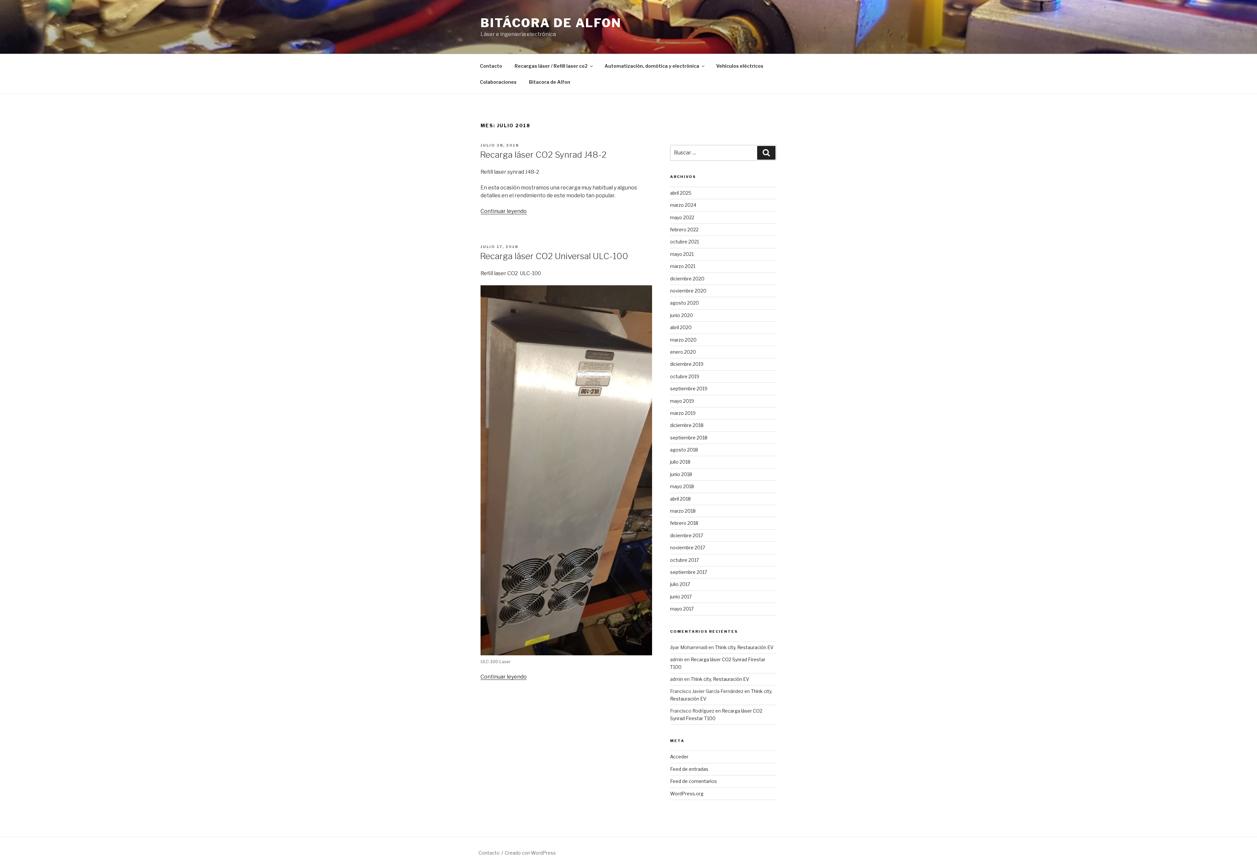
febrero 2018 (684, 523)
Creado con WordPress (530, 853)
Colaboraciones (498, 82)
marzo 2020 (683, 340)
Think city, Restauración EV (744, 647)
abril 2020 (681, 327)
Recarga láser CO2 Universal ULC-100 (554, 256)
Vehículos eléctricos (739, 66)
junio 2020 (681, 315)
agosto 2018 (684, 449)
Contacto (491, 66)
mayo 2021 (682, 254)
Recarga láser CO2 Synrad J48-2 (543, 155)
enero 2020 (683, 352)
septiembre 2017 (688, 572)
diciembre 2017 (686, 535)
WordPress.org (686, 793)
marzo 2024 (683, 205)
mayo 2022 (682, 217)
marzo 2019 (683, 413)
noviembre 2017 (687, 547)
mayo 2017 (682, 608)
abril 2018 (680, 499)
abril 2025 (680, 193)
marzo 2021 (682, 266)
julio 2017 (680, 584)
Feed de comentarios (693, 781)
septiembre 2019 (688, 388)
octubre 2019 (684, 376)
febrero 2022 (684, 229)
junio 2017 (681, 596)
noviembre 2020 (688, 290)
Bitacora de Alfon (549, 82)
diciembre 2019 (686, 364)
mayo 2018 (682, 486)
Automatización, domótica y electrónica (652, 66)
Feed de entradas (689, 769)
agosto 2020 (684, 303)
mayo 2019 (682, 401)
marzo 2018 (683, 511)
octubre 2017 (684, 560)
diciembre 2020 (687, 278)
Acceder (679, 756)
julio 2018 (680, 462)
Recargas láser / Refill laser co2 (551, 66)
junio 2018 (681, 474)
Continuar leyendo (504, 211)
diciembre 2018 (686, 425)
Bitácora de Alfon (551, 23)
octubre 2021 (684, 241)
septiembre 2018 (688, 437)
